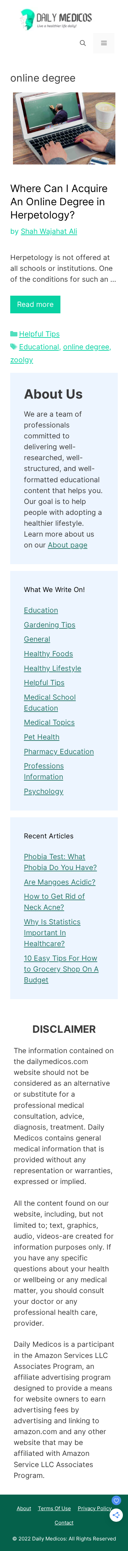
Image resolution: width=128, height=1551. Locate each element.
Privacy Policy (95, 1508)
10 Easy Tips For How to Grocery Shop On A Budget (61, 969)
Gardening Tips (49, 625)
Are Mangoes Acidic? (60, 882)
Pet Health (41, 737)
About (24, 1508)
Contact (64, 1522)
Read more (35, 304)
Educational (39, 347)
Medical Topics (49, 722)
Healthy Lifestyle (52, 668)
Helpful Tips (39, 334)
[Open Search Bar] (82, 43)
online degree (86, 347)
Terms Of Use (54, 1508)
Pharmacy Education (59, 751)
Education (41, 610)
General (37, 639)
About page (67, 545)
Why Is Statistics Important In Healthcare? (52, 933)
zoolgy (21, 359)
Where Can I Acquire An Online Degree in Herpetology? (59, 201)
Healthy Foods (48, 653)
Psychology (43, 791)
